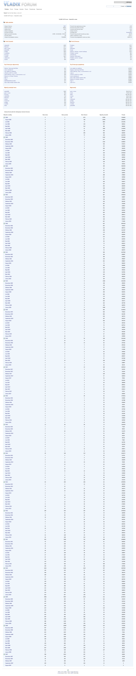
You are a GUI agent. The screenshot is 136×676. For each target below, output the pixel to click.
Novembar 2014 (9, 457)
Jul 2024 (7, 179)
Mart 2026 (7, 130)
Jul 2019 (7, 323)
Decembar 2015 (9, 426)
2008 (7, 625)
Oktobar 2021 (8, 258)
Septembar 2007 (9, 663)
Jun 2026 (7, 124)
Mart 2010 (7, 590)
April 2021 (7, 272)
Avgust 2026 (8, 119)
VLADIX (6, 56)
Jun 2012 (7, 526)
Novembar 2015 (9, 429)
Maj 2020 (7, 298)
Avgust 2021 (8, 263)
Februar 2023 (8, 219)
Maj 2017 (7, 384)
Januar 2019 (8, 336)
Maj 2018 (7, 356)
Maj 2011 (7, 557)
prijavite (98, 6)
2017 (7, 367)
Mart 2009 (7, 619)
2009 (7, 596)
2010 (7, 568)
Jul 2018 (7, 351)
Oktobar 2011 (8, 546)
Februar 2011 (8, 563)
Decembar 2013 (9, 484)
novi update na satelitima (10, 71)
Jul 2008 (7, 638)
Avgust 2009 (8, 608)
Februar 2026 (8, 132)
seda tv (72, 73)
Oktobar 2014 (8, 459)
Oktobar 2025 (8, 144)
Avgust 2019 (8, 320)
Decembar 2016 (9, 398)
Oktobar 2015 (8, 431)
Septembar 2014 (9, 462)
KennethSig (129, 32)
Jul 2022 (7, 236)
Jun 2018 (7, 353)
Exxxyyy (6, 54)
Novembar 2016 (9, 400)
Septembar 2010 (9, 577)
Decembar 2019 (9, 311)
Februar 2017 (8, 391)
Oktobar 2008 (8, 632)
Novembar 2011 (9, 543)
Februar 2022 (8, 247)
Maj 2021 (7, 269)
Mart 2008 (7, 647)
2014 (7, 453)
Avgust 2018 (8, 349)
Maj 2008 (7, 643)
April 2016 (7, 415)
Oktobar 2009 (8, 603)
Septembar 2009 (9, 605)
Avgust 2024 (8, 177)
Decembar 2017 (9, 369)
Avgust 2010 (8, 579)
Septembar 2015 (9, 433)
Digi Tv (6, 77)
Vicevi (5, 79)
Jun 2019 (7, 325)
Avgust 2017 (8, 378)
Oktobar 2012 (8, 517)
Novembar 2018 (9, 342)
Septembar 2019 (9, 318)
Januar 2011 (8, 566)
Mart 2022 (7, 245)
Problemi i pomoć (74, 53)
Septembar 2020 (9, 289)
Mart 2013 (7, 504)
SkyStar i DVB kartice (75, 56)
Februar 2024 (8, 190)
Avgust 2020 (8, 292)
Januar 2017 (8, 393)
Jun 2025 (7, 152)
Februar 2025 (8, 161)
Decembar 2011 (9, 541)
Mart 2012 (7, 532)
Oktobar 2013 (8, 488)
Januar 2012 (8, 537)
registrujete (104, 6)
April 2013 (7, 501)
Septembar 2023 (9, 203)
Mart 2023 (7, 216)
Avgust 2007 (8, 665)
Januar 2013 (8, 508)
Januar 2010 (8, 594)
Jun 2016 (7, 411)
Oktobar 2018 (8, 345)
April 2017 (7, 387)
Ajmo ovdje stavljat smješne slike (12, 82)
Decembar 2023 (9, 197)
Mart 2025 (7, 159)
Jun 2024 (7, 181)
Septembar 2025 (9, 146)
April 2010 (7, 588)
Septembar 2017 (9, 375)
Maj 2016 (7, 413)
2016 (7, 395)
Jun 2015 (7, 440)
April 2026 (7, 128)
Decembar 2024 (9, 168)
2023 (7, 194)
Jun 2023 (7, 210)
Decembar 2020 (9, 283)
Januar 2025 (8, 163)
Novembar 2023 (9, 199)
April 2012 (7, 530)
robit (71, 97)
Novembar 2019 (9, 314)
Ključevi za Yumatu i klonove (11, 76)
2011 (7, 539)
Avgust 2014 (8, 464)
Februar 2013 (8, 506)
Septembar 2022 (9, 232)
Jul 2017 (7, 380)
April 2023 (7, 214)
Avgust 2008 (8, 636)
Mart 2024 (7, 188)
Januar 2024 (8, 192)
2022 (7, 223)
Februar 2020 (8, 305)
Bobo (5, 105)
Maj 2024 (7, 183)
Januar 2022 (8, 250)
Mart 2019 (7, 331)
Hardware (72, 59)
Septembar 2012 (9, 519)
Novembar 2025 (9, 141)
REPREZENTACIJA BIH (10, 80)
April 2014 (7, 473)
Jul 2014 (7, 466)
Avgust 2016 (8, 406)
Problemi (72, 45)
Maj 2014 (7, 471)
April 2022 (7, 243)
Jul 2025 (7, 150)
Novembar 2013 (9, 486)
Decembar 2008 (9, 627)
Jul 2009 (7, 610)
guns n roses (7, 48)
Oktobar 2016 (8, 402)
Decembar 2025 (9, 139)
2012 (7, 510)
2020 (7, 281)
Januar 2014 (8, 479)
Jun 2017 (7, 382)
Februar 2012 (8, 535)
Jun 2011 (7, 554)
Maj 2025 (7, 155)
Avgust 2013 (8, 493)
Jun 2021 (7, 267)
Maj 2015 (7, 442)
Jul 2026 (7, 121)
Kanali (71, 50)
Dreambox (72, 48)
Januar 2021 (8, 278)
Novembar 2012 (9, 515)
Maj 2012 (7, 528)
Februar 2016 (8, 420)
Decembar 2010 (9, 570)
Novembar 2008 (9, 630)
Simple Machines (74, 671)
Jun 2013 (7, 497)
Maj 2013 (7, 499)
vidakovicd (6, 57)
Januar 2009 (8, 623)
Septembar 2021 (9, 261)
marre (71, 93)
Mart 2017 (7, 389)
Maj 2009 (7, 614)
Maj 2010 (7, 585)
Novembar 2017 (9, 371)
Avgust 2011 (8, 550)
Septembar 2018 (9, 347)
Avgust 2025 (8, 148)
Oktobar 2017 (8, 373)
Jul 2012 (7, 524)
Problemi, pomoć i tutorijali (76, 57)
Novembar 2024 (9, 170)
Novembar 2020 (9, 285)
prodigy (6, 51)
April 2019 (7, 329)
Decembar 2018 (9, 340)
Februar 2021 (8, 276)
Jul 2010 (7, 581)
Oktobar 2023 (8, 201)
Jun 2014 (7, 468)
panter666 (6, 50)
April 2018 (7, 358)
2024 (7, 166)
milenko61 (6, 45)
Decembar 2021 (9, 254)
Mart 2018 (7, 360)
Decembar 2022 (9, 225)
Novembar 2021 (9, 256)
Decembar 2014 (9, 455)
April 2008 (7, 645)
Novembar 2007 (9, 658)
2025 (7, 137)
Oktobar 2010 (8, 574)
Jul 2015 (7, 437)
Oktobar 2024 (8, 172)
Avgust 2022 (8, 234)
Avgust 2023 (8, 205)
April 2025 (7, 157)
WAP (72, 673)
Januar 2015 (8, 451)
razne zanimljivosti (8, 69)
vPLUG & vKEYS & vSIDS (10, 73)
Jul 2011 (7, 552)
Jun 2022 (7, 239)
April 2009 (7, 616)
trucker (6, 59)
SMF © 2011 (67, 671)
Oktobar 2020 (8, 287)
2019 (7, 309)
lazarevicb (6, 100)
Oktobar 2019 (8, 316)
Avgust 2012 (8, 521)
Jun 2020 (7, 296)
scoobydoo (6, 53)
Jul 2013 (7, 495)
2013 (7, 482)
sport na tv (72, 82)
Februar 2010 (8, 592)
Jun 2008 (7, 641)
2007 (7, 654)
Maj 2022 (7, 241)
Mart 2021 (7, 274)
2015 (7, 424)
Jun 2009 (7, 612)
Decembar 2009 (9, 599)
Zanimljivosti (73, 54)
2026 (7, 117)
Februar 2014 (8, 477)
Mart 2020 (7, 303)
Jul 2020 (7, 294)
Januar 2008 (8, 652)
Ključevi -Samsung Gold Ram (11, 68)
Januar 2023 (8, 221)
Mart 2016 (7, 417)
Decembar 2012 (9, 512)
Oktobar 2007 (8, 660)
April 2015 (7, 444)
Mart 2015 (7, 446)
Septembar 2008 (9, 634)
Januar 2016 (8, 422)
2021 (7, 252)
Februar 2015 (8, 448)
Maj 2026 (7, 126)
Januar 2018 (8, 365)
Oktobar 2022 (8, 230)
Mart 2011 (7, 561)
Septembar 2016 (9, 404)
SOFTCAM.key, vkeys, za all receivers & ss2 (14, 74)
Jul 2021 (7, 265)
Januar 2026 (8, 135)
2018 (7, 338)
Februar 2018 (8, 362)
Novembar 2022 (9, 227)
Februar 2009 (8, 621)
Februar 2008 (8, 649)
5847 (65, 26)
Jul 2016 (7, 409)
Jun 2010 (7, 583)
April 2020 (7, 300)
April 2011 (7, 559)
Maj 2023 (7, 212)
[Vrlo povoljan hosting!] (68, 670)
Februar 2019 (8, 334)
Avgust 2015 (8, 435)
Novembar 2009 (9, 601)
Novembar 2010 (9, 572)
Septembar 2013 (9, 490)
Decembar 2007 (9, 656)
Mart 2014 (7, 475)
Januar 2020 (8, 307)
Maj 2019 (7, 327)
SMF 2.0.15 (60, 671)
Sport (71, 46)
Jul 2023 (7, 208)
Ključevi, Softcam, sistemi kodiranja (78, 51)
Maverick (6, 46)
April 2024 (7, 186)
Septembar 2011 (9, 548)
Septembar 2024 (9, 174)
